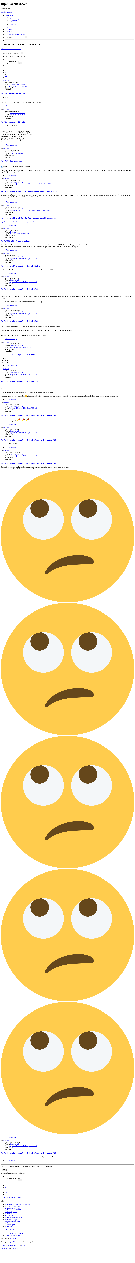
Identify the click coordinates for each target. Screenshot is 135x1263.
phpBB (12, 1242)
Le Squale (6, 81)
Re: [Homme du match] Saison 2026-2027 (18, 355)
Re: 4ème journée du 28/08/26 (13, 122)
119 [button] (6, 76)
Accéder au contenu (7, 12)
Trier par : (25, 1166)
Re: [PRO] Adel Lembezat (11, 161)
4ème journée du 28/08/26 (17, 114)
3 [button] (5, 69)
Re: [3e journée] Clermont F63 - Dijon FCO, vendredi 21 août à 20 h (28, 415)
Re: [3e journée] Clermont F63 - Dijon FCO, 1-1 (20, 266)
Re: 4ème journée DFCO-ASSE (13, 94)
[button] (5, 59)
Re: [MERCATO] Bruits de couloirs (15, 241)
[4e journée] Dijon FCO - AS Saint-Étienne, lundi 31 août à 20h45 (30, 184)
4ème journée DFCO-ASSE (18, 86)
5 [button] (5, 72)
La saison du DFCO (16, 182)
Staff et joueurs (14, 152)
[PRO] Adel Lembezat (16, 154)
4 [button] (5, 70)
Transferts (13, 232)
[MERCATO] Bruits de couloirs (19, 234)
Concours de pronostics (17, 84)
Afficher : (5, 1166)
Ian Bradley (12, 1238)
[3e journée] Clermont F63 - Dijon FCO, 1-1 (23, 259)
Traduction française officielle (10, 1245)
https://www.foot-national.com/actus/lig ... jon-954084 (17, 222)
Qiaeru (23, 1245)
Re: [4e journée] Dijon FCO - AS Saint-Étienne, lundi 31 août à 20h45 (29, 191)
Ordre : (43, 1166)
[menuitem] (15, 19)
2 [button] (5, 67)
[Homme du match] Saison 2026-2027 (21, 347)
